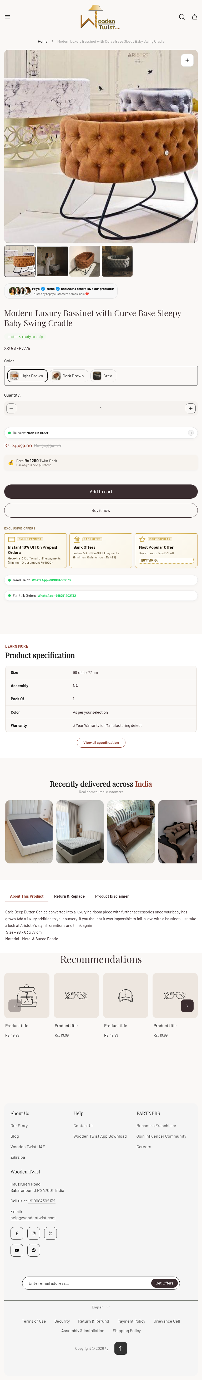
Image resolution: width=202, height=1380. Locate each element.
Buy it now (101, 510)
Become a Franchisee (156, 1125)
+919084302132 (41, 1200)
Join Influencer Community (161, 1135)
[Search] (182, 17)
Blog (15, 1135)
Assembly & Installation (82, 1330)
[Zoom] (187, 60)
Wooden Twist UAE (28, 1146)
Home (42, 41)
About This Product (27, 896)
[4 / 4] (117, 261)
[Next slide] (187, 1005)
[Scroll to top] (120, 1348)
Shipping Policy (127, 1330)
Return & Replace (69, 896)
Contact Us (83, 1125)
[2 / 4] (52, 261)
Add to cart (101, 491)
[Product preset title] (26, 995)
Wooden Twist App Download (100, 1135)
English (98, 1307)
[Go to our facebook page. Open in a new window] (17, 1233)
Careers (144, 1146)
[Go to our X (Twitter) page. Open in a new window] (50, 1233)
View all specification (101, 742)
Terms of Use (34, 1320)
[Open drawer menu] (7, 17)
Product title (16, 1025)
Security (62, 1320)
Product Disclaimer (112, 896)
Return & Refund (93, 1320)
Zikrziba (18, 1156)
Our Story (19, 1125)
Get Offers (164, 1283)
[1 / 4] (20, 261)
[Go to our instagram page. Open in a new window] (33, 1233)
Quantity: (12, 394)
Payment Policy (131, 1320)
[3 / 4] (84, 261)
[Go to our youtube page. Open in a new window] (17, 1250)
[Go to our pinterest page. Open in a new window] (33, 1250)
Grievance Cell (167, 1320)
